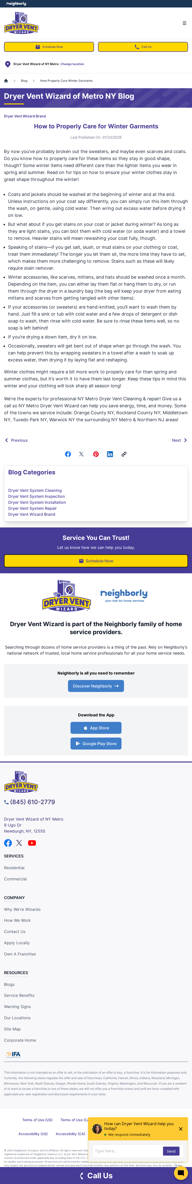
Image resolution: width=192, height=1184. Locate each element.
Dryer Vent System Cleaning (35, 490)
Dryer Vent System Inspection (36, 496)
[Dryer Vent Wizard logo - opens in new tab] (67, 595)
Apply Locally (17, 942)
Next (176, 440)
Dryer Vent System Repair (32, 508)
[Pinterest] (96, 454)
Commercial (15, 878)
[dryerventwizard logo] (96, 781)
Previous (19, 440)
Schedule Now (52, 47)
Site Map (12, 1028)
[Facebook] (68, 454)
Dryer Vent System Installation (37, 502)
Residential (14, 867)
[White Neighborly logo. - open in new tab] (16, 3)
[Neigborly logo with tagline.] (125, 596)
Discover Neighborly (92, 685)
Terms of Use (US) (37, 1120)
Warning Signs (17, 1006)
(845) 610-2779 (32, 802)
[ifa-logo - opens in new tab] (13, 1055)
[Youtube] (32, 843)
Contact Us (15, 931)
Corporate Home (20, 1040)
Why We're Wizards (22, 909)
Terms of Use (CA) (75, 1120)
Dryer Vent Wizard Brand (25, 116)
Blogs (9, 984)
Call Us (147, 47)
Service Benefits (19, 995)
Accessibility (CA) (70, 1134)
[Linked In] (110, 454)
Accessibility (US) (33, 1134)
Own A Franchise (20, 953)
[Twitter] (82, 454)
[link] (124, 454)
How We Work (17, 920)
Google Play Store (99, 743)
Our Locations (17, 1017)
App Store (99, 727)
